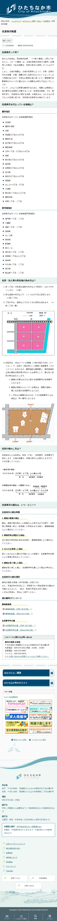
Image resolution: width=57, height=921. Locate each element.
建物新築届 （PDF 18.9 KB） (17, 609)
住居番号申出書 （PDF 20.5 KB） (19, 626)
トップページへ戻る (39, 740)
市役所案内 (43, 878)
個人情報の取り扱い (13, 848)
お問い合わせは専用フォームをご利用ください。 (29, 656)
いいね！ (8, 40)
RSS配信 (9, 862)
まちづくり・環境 (29, 21)
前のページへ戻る (20, 740)
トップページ (16, 21)
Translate (9, 871)
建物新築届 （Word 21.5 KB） (17, 614)
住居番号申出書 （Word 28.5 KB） (19, 630)
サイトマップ (11, 866)
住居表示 (47, 21)
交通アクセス (15, 878)
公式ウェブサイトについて (15, 844)
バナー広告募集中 (11, 697)
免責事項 (9, 853)
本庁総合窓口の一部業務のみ (29, 827)
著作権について (11, 857)
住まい (39, 21)
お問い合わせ (29, 886)
